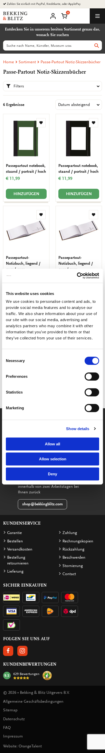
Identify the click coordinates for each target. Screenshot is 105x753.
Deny (52, 474)
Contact (69, 574)
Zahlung (69, 532)
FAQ (7, 727)
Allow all (52, 444)
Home (8, 62)
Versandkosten (19, 549)
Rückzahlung (73, 549)
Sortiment (27, 62)
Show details (77, 429)
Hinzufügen (26, 194)
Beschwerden (73, 557)
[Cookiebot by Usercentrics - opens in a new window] (77, 275)
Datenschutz (14, 719)
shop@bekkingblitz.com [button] (42, 504)
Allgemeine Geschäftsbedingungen (33, 701)
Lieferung (15, 571)
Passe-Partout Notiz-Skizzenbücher (70, 62)
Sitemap (10, 710)
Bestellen (15, 541)
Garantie (14, 532)
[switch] (92, 376)
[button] (64, 15)
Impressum (13, 736)
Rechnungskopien (77, 541)
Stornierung (72, 565)
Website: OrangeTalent (22, 746)
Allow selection (52, 459)
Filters (19, 86)
